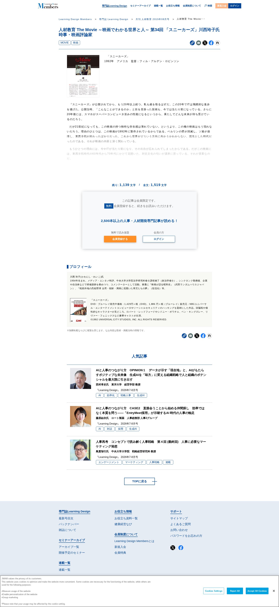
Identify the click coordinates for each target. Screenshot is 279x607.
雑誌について (67, 530)
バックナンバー (69, 524)
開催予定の (72, 552)
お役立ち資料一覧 (126, 518)
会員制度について (192, 5)
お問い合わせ (179, 530)
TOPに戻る (139, 481)
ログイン (234, 5)
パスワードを (186, 535)
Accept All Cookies (257, 591)
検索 (210, 5)
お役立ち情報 (173, 5)
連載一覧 (158, 5)
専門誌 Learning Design (113, 19)
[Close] (273, 590)
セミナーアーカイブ (140, 5)
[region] (139, 591)
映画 (75, 42)
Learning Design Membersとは (134, 541)
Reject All (235, 591)
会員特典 (120, 552)
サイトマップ (179, 518)
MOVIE (65, 42)
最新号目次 (66, 518)
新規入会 (221, 5)
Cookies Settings (213, 591)
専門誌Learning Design (114, 5)
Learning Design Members (75, 19)
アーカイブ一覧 (69, 546)
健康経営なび (123, 524)
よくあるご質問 (180, 524)
